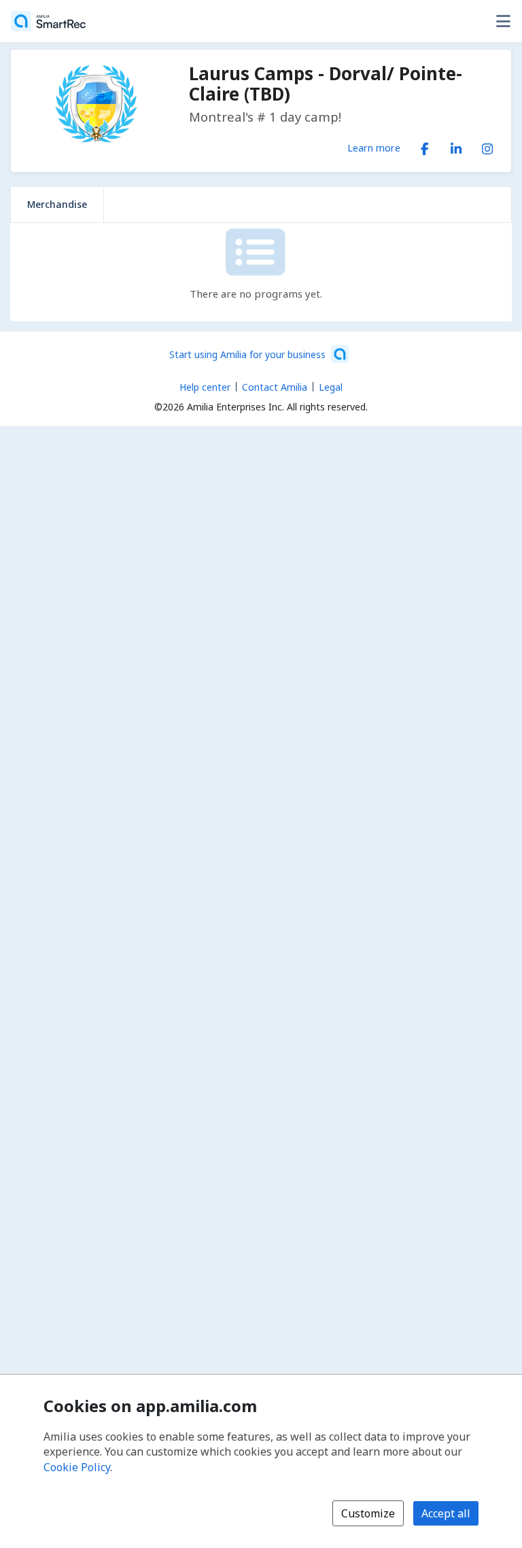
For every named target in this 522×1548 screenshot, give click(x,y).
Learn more (373, 147)
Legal (331, 387)
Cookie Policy (77, 1467)
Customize (368, 1513)
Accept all (445, 1513)
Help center (204, 387)
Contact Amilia (274, 387)
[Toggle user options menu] (503, 21)
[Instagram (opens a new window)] (487, 146)
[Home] (48, 21)
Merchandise (57, 204)
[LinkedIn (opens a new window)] (456, 146)
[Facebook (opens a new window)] (425, 146)
